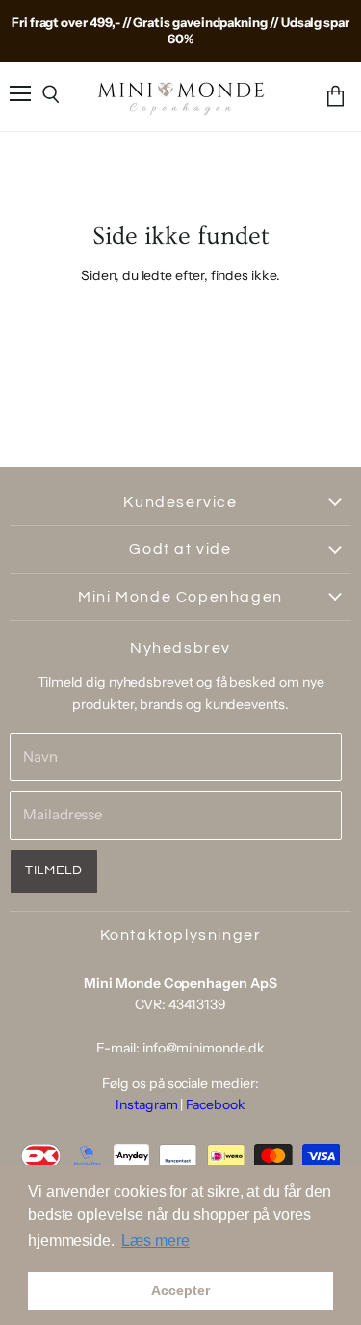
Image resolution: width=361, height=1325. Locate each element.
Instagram (146, 1104)
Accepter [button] (180, 1290)
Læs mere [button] (155, 1241)
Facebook (215, 1104)
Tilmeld (54, 870)
